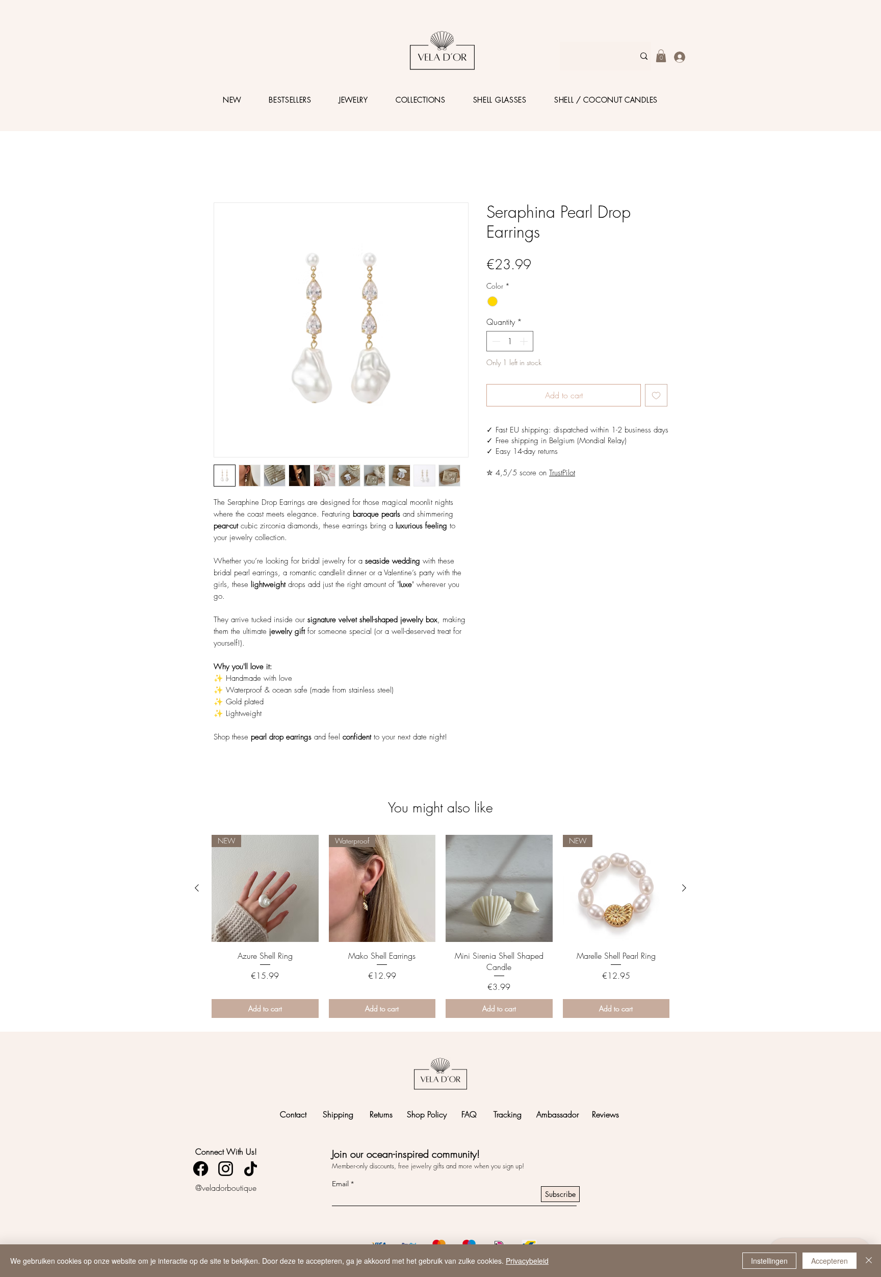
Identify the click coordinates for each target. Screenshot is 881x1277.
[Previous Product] (197, 888)
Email (340, 1183)
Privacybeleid (527, 1261)
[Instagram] (226, 1169)
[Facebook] (201, 1169)
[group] (440, 926)
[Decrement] (495, 341)
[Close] (869, 1261)
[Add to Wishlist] (656, 395)
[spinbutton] (509, 341)
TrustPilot (562, 473)
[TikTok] (251, 1169)
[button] (661, 55)
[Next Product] (684, 888)
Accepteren (829, 1261)
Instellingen (769, 1261)
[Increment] (524, 341)
